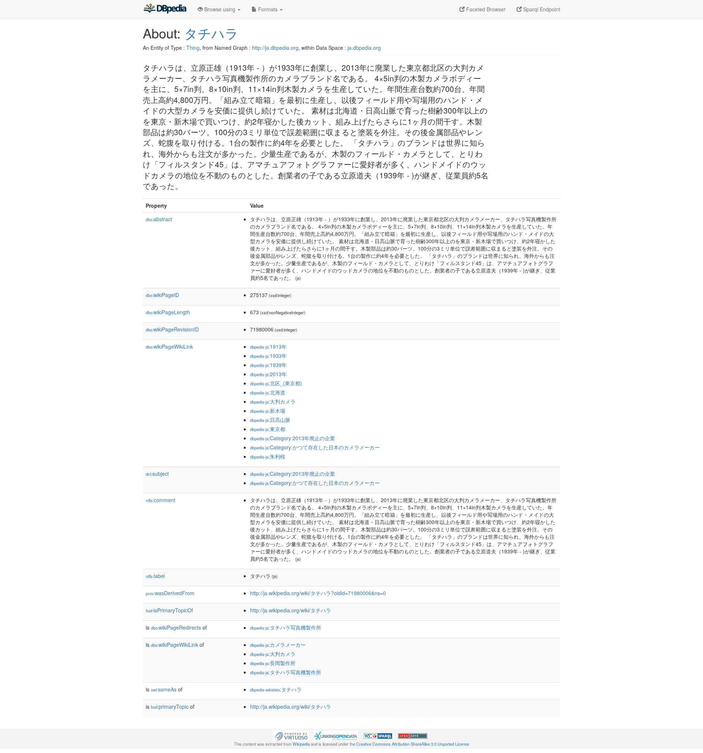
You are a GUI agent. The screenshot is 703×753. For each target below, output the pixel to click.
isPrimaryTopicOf (169, 610)
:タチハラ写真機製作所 (285, 627)
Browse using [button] (220, 9)
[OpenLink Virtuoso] (291, 735)
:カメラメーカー (278, 644)
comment (160, 500)
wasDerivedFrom (170, 593)
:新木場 (267, 410)
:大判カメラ (272, 401)
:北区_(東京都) (276, 383)
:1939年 (268, 364)
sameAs (163, 689)
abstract (159, 219)
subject (157, 473)
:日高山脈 (270, 419)
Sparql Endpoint (541, 9)
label (155, 575)
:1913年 (268, 346)
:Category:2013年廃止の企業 (292, 438)
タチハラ (211, 32)
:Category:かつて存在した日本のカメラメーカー (315, 447)
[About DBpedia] (164, 9)
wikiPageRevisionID (172, 329)
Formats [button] (268, 9)
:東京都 (267, 429)
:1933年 (268, 355)
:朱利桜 (267, 456)
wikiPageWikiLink (169, 346)
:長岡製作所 (272, 663)
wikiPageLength (168, 312)
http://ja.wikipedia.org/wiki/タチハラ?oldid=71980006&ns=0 (318, 593)
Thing (193, 47)
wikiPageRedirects (176, 627)
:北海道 (267, 392)
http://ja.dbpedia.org (275, 47)
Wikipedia (301, 744)
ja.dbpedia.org (364, 47)
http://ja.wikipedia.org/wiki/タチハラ (290, 610)
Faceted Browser (485, 9)
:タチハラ (276, 689)
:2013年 (268, 374)
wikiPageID (162, 294)
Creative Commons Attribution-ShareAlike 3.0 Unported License (412, 744)
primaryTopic (170, 706)
